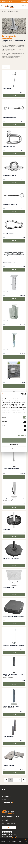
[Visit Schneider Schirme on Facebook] (3, 832)
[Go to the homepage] (9, 6)
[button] (14, 790)
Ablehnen (14, 448)
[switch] (24, 422)
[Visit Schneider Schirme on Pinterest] (9, 832)
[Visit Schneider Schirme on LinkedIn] (7, 832)
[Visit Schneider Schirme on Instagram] (5, 832)
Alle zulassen (14, 439)
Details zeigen (20, 435)
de (23, 6)
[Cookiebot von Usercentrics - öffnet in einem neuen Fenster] (20, 394)
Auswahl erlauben (14, 444)
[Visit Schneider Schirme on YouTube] (11, 832)
